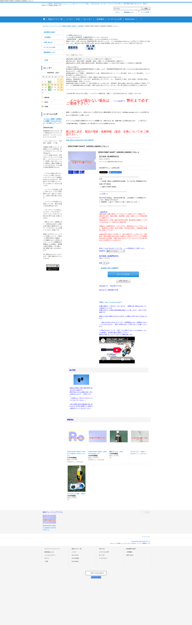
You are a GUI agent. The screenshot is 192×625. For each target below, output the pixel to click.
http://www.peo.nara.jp (112, 302)
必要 (109, 187)
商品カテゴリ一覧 (76, 548)
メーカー (74, 552)
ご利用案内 (47, 37)
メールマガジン (103, 558)
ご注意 (46, 60)
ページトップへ (146, 536)
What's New (102, 548)
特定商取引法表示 (49, 32)
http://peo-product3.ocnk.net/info (80, 140)
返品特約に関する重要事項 (109, 268)
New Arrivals (75, 555)
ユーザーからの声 (49, 47)
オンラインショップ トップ (51, 548)
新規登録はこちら (129, 12)
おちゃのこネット (144, 541)
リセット (147, 512)
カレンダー (102, 555)
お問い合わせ (48, 42)
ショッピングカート (49, 555)
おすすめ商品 (75, 558)
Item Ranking (75, 561)
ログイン (117, 12)
